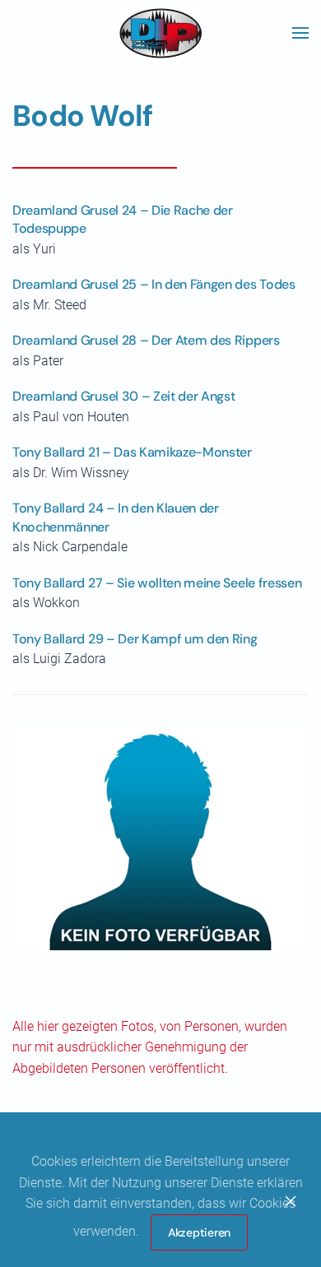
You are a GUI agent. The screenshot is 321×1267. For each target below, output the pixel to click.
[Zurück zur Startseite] (160, 33)
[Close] (290, 1201)
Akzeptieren (199, 1232)
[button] (300, 33)
